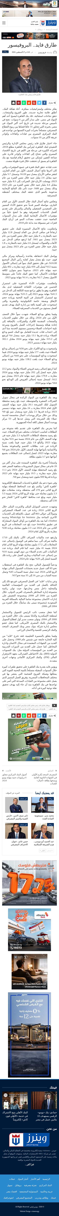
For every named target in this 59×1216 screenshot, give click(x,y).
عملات (12, 1179)
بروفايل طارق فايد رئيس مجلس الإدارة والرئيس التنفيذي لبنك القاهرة (29, 705)
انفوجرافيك (8, 1198)
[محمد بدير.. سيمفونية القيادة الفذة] (42, 805)
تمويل (9, 1185)
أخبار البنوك (23, 1179)
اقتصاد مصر (11, 1191)
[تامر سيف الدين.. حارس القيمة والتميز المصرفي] (16, 805)
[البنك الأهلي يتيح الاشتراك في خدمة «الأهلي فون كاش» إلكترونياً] (15, 1100)
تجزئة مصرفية (30, 1185)
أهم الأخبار (35, 1179)
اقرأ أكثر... (29, 1165)
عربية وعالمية (46, 1191)
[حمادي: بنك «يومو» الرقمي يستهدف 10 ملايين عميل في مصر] (44, 1100)
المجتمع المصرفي (24, 1198)
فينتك (53, 1198)
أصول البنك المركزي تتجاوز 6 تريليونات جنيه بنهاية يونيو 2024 (14, 777)
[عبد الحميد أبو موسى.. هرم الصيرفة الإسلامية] (42, 831)
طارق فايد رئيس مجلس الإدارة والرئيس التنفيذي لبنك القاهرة (27, 709)
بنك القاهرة (52, 709)
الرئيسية (46, 1179)
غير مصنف (23, 798)
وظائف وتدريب (41, 1198)
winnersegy (35, 1211)
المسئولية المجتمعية (28, 1191)
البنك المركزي (45, 1185)
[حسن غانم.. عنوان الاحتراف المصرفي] (16, 831)
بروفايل (5, 51)
